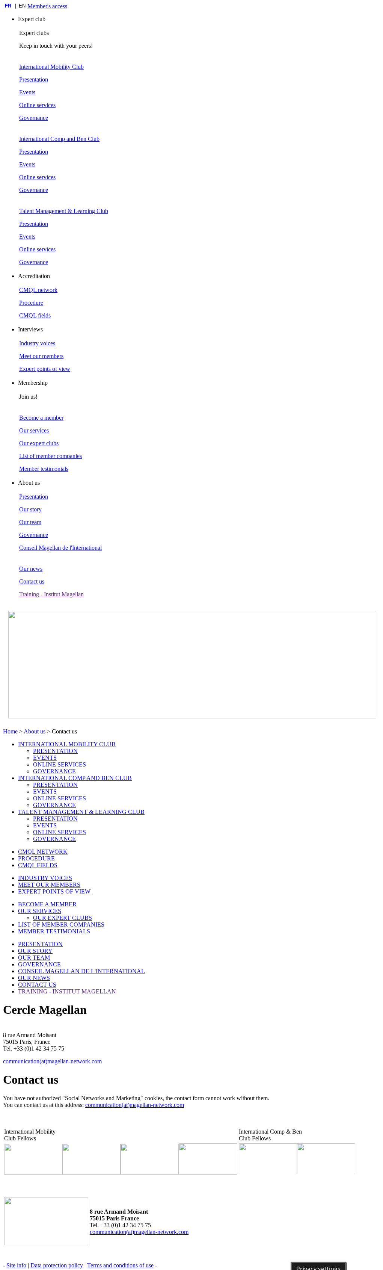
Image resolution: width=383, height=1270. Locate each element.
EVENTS (45, 757)
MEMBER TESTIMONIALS (54, 931)
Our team (30, 522)
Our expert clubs (39, 443)
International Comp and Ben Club (59, 139)
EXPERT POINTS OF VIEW (54, 891)
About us (34, 731)
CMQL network (38, 290)
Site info (16, 1265)
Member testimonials (43, 469)
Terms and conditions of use (120, 1265)
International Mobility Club (51, 66)
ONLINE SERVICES (59, 764)
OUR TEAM (34, 957)
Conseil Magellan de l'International (60, 547)
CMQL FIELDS (37, 865)
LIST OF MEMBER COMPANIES (61, 924)
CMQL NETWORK (43, 851)
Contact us (31, 581)
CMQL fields (35, 315)
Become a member (41, 417)
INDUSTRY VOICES (45, 878)
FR (8, 6)
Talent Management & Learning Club (63, 211)
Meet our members (41, 356)
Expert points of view (44, 369)
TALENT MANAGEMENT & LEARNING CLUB (81, 812)
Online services (37, 105)
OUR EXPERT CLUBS (62, 918)
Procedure (31, 302)
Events (27, 92)
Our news (30, 568)
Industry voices (37, 343)
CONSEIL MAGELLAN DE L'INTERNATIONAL (81, 971)
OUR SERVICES (39, 911)
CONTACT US (37, 984)
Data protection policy (56, 1265)
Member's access (47, 6)
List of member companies (50, 456)
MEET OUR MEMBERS (49, 884)
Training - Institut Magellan (51, 594)
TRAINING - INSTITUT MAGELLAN (67, 991)
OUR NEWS (34, 978)
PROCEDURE (36, 858)
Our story (30, 509)
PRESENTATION (55, 751)
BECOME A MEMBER (47, 904)
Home (10, 731)
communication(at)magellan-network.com (52, 1061)
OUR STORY (35, 951)
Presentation (33, 79)
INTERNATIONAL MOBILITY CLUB (67, 744)
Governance (33, 118)
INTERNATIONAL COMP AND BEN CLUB (75, 778)
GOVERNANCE (54, 771)
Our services (34, 430)
